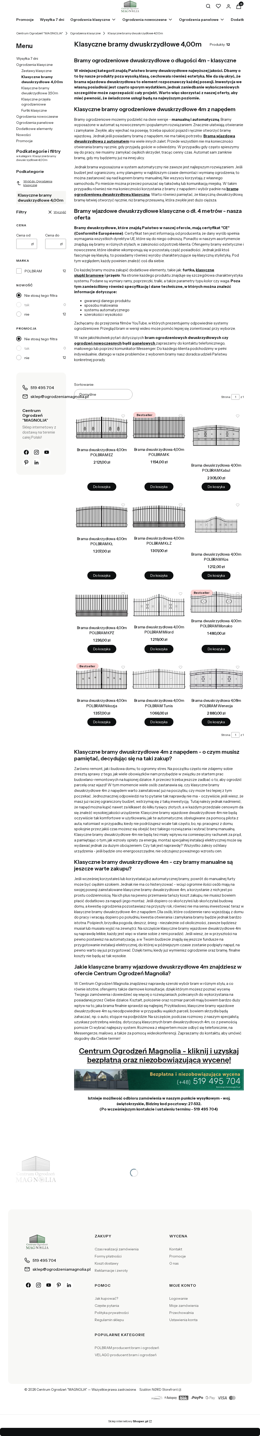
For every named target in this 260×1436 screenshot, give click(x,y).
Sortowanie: (84, 384)
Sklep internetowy (128, 1421)
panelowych (144, 343)
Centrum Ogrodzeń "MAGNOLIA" (39, 33)
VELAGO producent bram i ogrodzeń (125, 1355)
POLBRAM (33, 271)
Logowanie (178, 1298)
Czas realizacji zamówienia (117, 1249)
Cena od (23, 235)
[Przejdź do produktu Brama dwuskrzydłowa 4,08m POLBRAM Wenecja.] (216, 678)
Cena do (52, 235)
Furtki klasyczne (34, 110)
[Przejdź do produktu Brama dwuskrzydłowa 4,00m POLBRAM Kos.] (216, 524)
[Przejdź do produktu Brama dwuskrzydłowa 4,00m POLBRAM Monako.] (216, 602)
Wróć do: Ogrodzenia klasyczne (37, 183)
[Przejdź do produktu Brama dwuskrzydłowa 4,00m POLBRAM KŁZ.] (158, 516)
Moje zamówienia (184, 1305)
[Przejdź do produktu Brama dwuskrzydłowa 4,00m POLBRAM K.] (158, 427)
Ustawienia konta (183, 1319)
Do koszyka (101, 486)
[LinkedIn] (36, 462)
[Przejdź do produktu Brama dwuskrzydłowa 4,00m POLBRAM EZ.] (101, 427)
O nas (173, 1263)
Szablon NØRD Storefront (158, 1389)
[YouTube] (47, 452)
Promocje (24, 141)
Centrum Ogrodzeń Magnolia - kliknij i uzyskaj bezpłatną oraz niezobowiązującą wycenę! (159, 1055)
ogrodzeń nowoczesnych (98, 343)
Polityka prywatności (112, 1312)
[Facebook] (26, 452)
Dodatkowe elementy (34, 128)
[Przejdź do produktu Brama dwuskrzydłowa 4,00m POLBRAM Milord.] (158, 605)
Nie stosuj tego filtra (40, 295)
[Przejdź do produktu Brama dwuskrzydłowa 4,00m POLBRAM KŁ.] (101, 516)
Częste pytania (107, 1305)
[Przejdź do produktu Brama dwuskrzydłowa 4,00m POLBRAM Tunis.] (158, 678)
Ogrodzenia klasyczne (85, 33)
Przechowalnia (181, 1312)
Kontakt (175, 1249)
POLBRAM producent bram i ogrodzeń (127, 1347)
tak (26, 305)
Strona (225, 397)
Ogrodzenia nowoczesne (37, 116)
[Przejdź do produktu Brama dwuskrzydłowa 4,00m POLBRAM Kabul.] (216, 435)
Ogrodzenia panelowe (35, 122)
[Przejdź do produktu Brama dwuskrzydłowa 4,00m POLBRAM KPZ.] (101, 605)
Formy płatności (108, 1256)
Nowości (23, 134)
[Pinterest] (26, 462)
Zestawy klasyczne (36, 70)
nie (26, 314)
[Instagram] (36, 452)
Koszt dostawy (106, 1263)
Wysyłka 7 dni (27, 58)
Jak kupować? (106, 1298)
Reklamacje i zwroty (111, 1270)
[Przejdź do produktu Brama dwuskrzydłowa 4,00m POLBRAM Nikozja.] (101, 678)
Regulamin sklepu (109, 1319)
